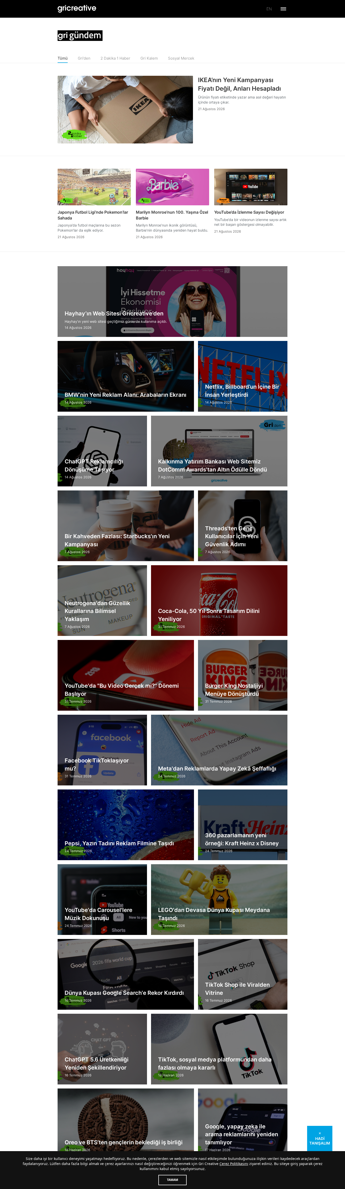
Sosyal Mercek (181, 58)
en (269, 8)
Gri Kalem (149, 58)
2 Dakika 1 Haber (115, 58)
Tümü (63, 58)
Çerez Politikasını (233, 1163)
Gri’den (84, 58)
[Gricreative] (77, 9)
